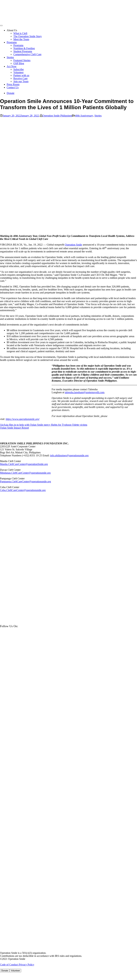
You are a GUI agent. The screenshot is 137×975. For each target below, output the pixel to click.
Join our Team (20, 81)
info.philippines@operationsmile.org (69, 455)
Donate (10, 93)
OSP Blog (18, 63)
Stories (10, 57)
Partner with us (21, 75)
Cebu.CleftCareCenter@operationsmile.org (23, 490)
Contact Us (13, 87)
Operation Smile (73, 244)
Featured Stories (21, 60)
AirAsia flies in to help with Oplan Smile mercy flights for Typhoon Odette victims (43, 424)
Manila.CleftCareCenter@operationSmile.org (24, 464)
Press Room (13, 84)
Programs (12, 42)
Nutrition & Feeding (24, 48)
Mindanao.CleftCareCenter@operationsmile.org (25, 472)
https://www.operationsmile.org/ (22, 419)
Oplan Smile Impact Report (14, 427)
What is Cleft (20, 33)
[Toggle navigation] (1, 25)
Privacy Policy (26, 964)
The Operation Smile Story (27, 36)
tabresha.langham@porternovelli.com (84, 392)
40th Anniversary (84, 115)
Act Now (12, 66)
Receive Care (20, 78)
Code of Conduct (9, 964)
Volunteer (18, 72)
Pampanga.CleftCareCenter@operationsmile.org (25, 481)
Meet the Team (21, 39)
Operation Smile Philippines (57, 115)
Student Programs (22, 51)
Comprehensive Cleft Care (27, 54)
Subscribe (18, 69)
